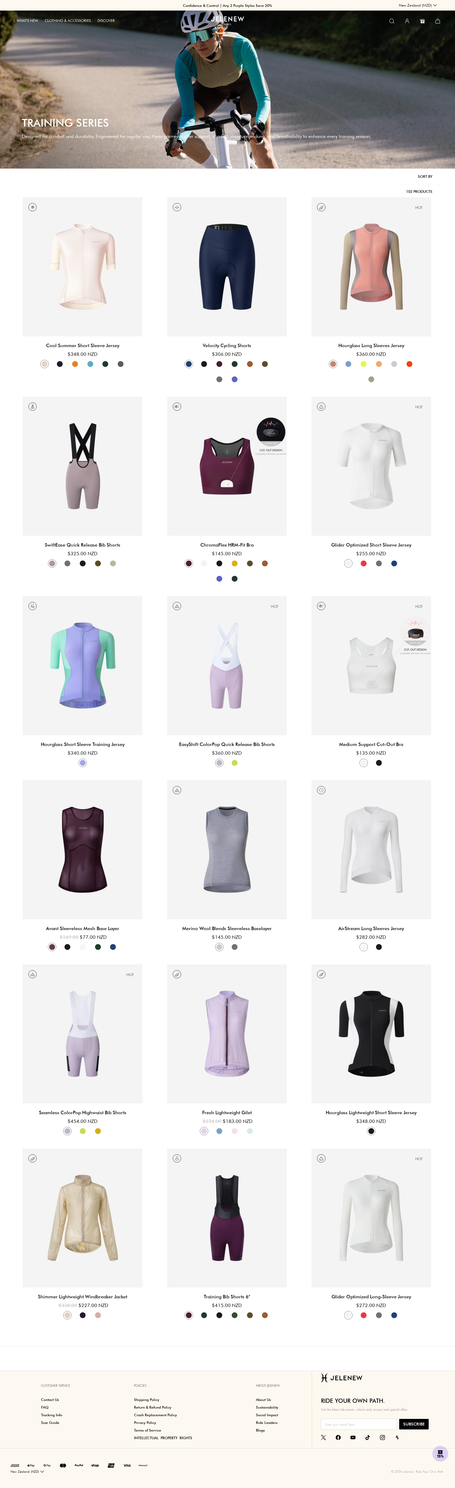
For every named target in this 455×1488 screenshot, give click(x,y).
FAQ (44, 1407)
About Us (263, 1400)
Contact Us (50, 1400)
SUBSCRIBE (414, 1424)
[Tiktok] (367, 1437)
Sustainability (267, 1407)
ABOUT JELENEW (268, 1386)
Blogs (260, 1430)
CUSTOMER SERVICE (55, 1386)
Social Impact (267, 1415)
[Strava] (397, 1437)
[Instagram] (382, 1437)
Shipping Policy (146, 1400)
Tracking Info (51, 1415)
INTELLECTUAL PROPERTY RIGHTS (163, 1438)
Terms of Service (147, 1430)
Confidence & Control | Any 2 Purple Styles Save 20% (227, 5)
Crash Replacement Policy (155, 1415)
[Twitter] (323, 1437)
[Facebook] (338, 1437)
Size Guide (50, 1422)
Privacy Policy (145, 1422)
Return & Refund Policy (152, 1407)
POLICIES (140, 1386)
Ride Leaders (267, 1422)
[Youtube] (352, 1437)
